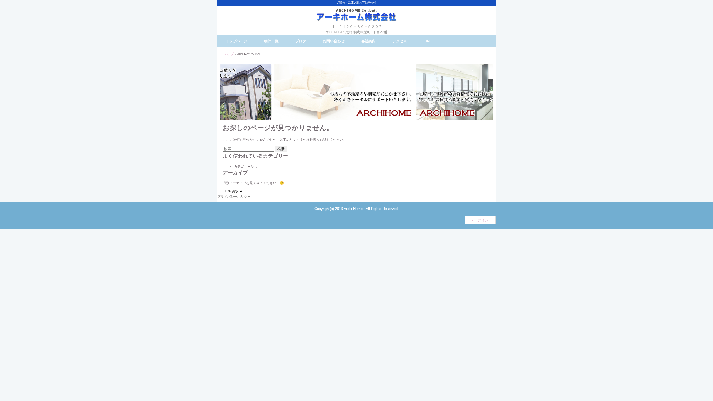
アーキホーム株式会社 (356, 19)
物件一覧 (271, 41)
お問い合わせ (334, 41)
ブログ (300, 41)
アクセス (399, 41)
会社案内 (368, 41)
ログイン (481, 220)
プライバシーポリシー (234, 197)
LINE (428, 41)
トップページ (236, 41)
